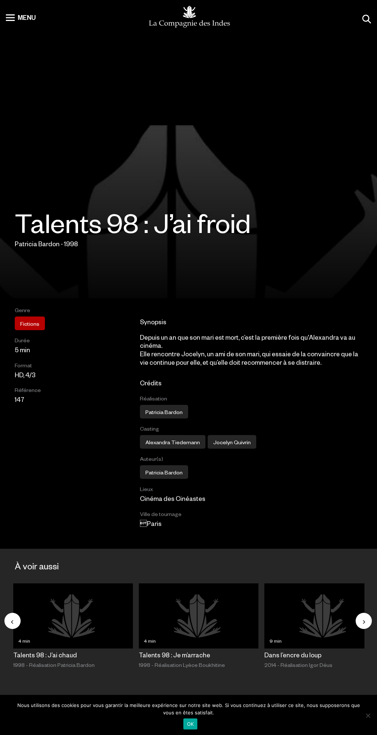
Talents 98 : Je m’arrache (174, 655)
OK (190, 724)
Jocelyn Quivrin (232, 442)
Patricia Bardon (164, 412)
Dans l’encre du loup (292, 655)
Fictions (29, 323)
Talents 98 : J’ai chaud (45, 655)
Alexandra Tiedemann (172, 442)
